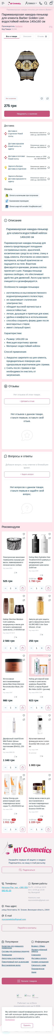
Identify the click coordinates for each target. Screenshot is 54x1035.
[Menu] (3, 3)
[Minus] (5, 588)
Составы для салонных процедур (15, 951)
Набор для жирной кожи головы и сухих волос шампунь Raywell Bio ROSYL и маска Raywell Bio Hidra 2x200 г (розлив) (39, 684)
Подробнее (10, 1020)
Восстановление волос (11, 965)
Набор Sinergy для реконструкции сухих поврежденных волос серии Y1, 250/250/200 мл (13, 802)
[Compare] (24, 538)
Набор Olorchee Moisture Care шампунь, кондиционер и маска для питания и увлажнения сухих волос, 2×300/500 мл (14, 624)
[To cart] (22, 588)
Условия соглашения (40, 962)
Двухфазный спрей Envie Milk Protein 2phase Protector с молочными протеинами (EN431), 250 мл (13, 744)
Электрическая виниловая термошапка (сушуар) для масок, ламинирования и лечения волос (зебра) (14, 561)
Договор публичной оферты (39, 950)
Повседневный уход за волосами (15, 962)
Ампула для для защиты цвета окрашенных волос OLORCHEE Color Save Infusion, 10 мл (39, 623)
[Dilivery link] (49, 133)
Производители (37, 969)
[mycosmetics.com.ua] (27, 848)
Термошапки (7, 955)
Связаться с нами (38, 965)
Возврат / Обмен (38, 946)
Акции (33, 972)
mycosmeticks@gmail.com (14, 919)
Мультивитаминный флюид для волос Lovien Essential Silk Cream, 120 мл (39, 742)
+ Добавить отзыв (27, 401)
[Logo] (14, 3)
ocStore (33, 1003)
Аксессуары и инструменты (13, 958)
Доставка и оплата (39, 958)
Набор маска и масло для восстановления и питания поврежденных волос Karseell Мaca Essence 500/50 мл (39, 803)
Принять (27, 1025)
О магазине (36, 955)
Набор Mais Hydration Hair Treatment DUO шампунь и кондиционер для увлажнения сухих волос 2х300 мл (39, 562)
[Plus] (16, 588)
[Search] (45, 3)
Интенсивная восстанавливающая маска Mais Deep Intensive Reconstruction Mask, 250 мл (13, 684)
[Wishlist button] (41, 98)
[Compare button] (47, 98)
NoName (18, 26)
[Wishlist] (24, 534)
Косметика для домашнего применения (12, 947)
